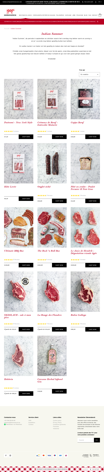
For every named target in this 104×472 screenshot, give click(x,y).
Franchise (79, 15)
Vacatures (56, 428)
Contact (95, 15)
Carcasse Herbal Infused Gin (49, 380)
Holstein (8, 379)
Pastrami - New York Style (18, 122)
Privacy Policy (57, 422)
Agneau (54, 21)
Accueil (6, 28)
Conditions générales (59, 424)
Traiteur (60, 21)
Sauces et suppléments (79, 21)
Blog (85, 15)
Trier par (82, 70)
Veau (44, 21)
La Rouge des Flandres (49, 315)
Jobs (73, 15)
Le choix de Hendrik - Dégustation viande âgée (84, 252)
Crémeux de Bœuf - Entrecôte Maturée (47, 123)
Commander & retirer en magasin (44, 15)
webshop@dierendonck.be (12, 2)
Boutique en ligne (25, 15)
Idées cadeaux (90, 21)
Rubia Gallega (78, 315)
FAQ (89, 15)
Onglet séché (43, 186)
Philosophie (60, 15)
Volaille (49, 21)
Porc (25, 21)
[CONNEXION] (95, 2)
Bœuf (21, 21)
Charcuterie (67, 21)
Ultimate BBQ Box (14, 251)
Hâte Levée (10, 186)
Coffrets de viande (10, 21)
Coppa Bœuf (77, 122)
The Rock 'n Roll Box (48, 251)
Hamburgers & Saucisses (34, 21)
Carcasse (68, 15)
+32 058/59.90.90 (9, 420)
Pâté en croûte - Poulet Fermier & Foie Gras (83, 187)
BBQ (18, 21)
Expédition (32, 422)
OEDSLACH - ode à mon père (17, 316)
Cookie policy (57, 420)
